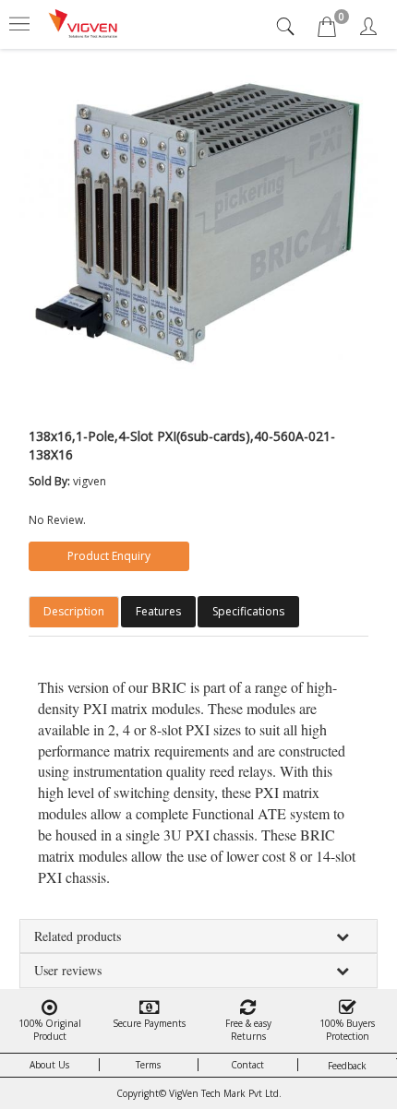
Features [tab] (158, 611)
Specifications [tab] (248, 611)
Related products (77, 936)
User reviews (68, 970)
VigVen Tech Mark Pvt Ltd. (225, 1093)
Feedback (347, 1065)
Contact (247, 1064)
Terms (148, 1064)
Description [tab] (73, 611)
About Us (49, 1064)
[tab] (288, 26)
